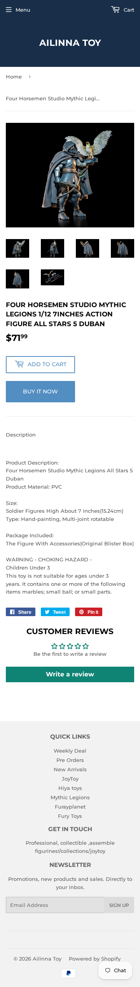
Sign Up (119, 905)
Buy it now (40, 391)
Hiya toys (70, 788)
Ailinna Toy (70, 42)
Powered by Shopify (95, 959)
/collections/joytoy (82, 851)
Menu (23, 10)
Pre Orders (70, 760)
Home (14, 76)
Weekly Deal (70, 751)
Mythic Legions (70, 797)
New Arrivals (70, 769)
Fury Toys (70, 816)
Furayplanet (70, 807)
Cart (128, 10)
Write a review (70, 674)
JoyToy (70, 779)
